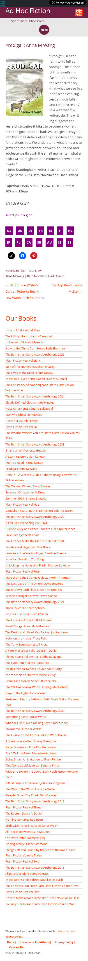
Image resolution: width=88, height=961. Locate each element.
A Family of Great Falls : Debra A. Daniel (31, 650)
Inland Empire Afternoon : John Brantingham (35, 783)
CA (29, 242)
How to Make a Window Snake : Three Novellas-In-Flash (42, 898)
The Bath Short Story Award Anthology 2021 (34, 602)
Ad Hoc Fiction (27, 10)
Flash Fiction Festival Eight (22, 360)
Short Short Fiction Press (27, 21)
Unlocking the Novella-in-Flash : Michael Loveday (38, 565)
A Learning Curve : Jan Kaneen (25, 456)
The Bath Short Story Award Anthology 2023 (34, 444)
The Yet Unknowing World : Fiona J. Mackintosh (36, 687)
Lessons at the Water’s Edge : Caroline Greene (35, 553)
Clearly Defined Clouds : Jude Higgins (29, 402)
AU (49, 242)
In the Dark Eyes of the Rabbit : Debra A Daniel (36, 379)
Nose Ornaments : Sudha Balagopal (29, 408)
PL (18, 242)
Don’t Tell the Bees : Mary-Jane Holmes (31, 753)
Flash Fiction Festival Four (22, 571)
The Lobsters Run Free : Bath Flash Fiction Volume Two (42, 886)
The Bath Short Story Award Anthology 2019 (34, 801)
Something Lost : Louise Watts (25, 717)
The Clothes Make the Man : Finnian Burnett (34, 541)
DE (30, 230)
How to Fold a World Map (22, 330)
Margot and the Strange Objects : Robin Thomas (37, 577)
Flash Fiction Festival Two (22, 861)
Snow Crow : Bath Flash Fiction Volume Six (33, 590)
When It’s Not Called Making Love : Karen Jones (36, 723)
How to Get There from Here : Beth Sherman (35, 348)
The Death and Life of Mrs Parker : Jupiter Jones (36, 632)
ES (51, 230)
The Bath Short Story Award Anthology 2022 (34, 517)
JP (8, 242)
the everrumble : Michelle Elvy (25, 838)
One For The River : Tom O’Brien (26, 614)
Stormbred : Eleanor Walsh (23, 729)
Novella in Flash (15, 271)
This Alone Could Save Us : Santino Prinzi (32, 765)
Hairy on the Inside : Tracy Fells (26, 638)
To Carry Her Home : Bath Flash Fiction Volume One (39, 904)
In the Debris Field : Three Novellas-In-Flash (34, 880)
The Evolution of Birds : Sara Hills (27, 663)
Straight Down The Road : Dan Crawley (31, 795)
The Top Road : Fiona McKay (24, 463)
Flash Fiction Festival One (22, 892)
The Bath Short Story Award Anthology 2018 (34, 867)
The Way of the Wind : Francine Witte (30, 789)
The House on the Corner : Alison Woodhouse (36, 735)
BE (69, 242)
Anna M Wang (14, 276)
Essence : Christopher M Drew (25, 492)
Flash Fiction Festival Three (23, 807)
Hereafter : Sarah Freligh (21, 421)
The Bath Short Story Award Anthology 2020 (34, 711)
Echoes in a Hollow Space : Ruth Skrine (31, 681)
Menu (44, 29)
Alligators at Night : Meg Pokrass (27, 874)
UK (20, 230)
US (9, 230)
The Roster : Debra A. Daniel (23, 813)
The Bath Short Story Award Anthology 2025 (34, 354)
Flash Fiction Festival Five (22, 504)
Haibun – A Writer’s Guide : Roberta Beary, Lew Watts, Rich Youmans (24, 291)
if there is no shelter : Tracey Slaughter (30, 741)
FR (41, 230)
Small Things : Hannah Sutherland (28, 626)
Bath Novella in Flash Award (45, 276)
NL (70, 230)
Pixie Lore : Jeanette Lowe (22, 535)
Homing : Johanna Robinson (24, 819)
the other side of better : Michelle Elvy (30, 675)
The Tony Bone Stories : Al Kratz (26, 644)
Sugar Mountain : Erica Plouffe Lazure (30, 747)
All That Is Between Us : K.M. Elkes (27, 832)
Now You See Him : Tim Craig (24, 559)
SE (39, 242)
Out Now (35, 271)
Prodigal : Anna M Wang (21, 469)
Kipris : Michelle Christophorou (25, 608)
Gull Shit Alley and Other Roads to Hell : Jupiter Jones (40, 529)
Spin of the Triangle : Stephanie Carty (30, 367)
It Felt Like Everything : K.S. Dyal (26, 523)
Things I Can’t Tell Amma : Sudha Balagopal (33, 657)
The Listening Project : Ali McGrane (28, 620)
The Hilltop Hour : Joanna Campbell (28, 336)
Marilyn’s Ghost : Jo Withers (23, 415)
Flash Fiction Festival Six (21, 427)
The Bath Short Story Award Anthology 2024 (34, 396)
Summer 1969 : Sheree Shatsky (25, 498)
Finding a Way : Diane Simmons (26, 844)
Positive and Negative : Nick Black (27, 547)
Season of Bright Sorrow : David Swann (31, 596)
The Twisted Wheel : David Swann (27, 486)
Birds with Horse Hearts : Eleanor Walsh (31, 826)
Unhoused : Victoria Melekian (24, 342)
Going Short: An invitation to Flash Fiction (33, 759)
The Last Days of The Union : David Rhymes (34, 584)
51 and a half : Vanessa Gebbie (25, 450)
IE (59, 242)
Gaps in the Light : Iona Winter (25, 693)
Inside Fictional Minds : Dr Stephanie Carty (33, 669)
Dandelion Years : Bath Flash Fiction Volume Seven (39, 511)
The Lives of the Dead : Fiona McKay (29, 373)
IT (60, 230)
